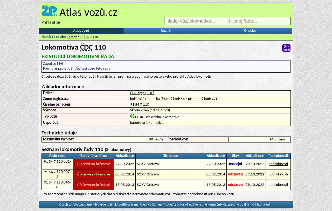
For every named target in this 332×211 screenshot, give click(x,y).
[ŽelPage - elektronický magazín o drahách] (49, 13)
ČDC (86, 37)
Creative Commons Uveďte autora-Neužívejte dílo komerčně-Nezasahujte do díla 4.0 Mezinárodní (206, 204)
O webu (250, 31)
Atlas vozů (81, 31)
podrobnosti (278, 164)
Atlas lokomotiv (199, 77)
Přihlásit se (51, 23)
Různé (165, 31)
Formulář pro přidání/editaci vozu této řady (76, 69)
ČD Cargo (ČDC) (142, 93)
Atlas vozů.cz (88, 13)
